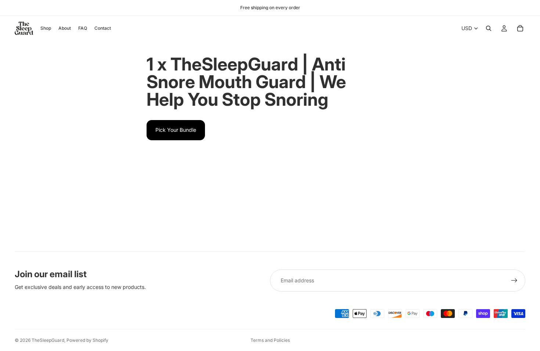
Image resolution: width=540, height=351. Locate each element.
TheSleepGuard (48, 340)
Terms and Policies (270, 340)
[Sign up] (514, 280)
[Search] (488, 28)
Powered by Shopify (87, 340)
